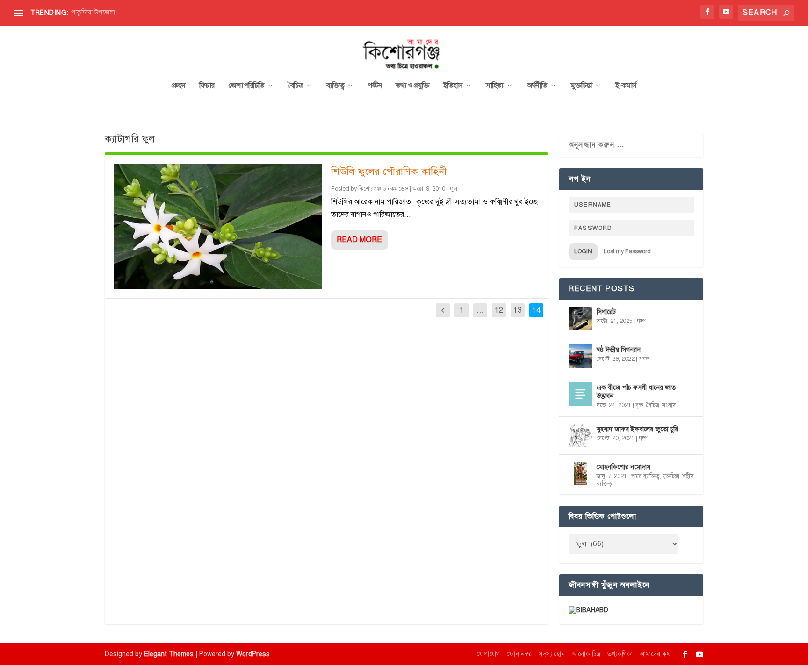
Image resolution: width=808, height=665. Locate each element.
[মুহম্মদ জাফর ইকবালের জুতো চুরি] (580, 435)
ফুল (453, 189)
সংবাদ (669, 405)
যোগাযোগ (488, 654)
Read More (359, 239)
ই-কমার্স (625, 86)
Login (583, 251)
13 (517, 310)
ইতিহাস (452, 86)
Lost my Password (627, 251)
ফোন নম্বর (519, 654)
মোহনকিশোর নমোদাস (623, 467)
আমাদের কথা (656, 654)
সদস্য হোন (552, 654)
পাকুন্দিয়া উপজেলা (93, 12)
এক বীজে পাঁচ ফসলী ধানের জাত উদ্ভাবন (636, 392)
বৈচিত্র (295, 86)
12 (499, 310)
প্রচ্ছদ (178, 86)
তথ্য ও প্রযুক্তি (412, 86)
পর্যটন (375, 86)
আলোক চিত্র (586, 654)
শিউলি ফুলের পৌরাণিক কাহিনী (389, 171)
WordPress (253, 654)
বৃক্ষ (639, 405)
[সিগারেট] (580, 318)
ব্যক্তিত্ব (335, 86)
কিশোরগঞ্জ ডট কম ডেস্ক (383, 189)
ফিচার (206, 86)
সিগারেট (606, 312)
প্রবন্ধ (644, 359)
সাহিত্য (495, 86)
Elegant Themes (169, 654)
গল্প (641, 321)
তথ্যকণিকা (620, 654)
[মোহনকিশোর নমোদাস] (580, 473)
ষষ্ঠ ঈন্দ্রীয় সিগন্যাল (619, 350)
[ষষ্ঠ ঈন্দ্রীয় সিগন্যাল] (580, 356)
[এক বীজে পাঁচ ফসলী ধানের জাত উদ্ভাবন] (580, 394)
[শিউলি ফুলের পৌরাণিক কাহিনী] (218, 226)
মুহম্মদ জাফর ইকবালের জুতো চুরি (637, 429)
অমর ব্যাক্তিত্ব (645, 476)
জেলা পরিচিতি (246, 86)
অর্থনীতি (537, 86)
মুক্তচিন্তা (581, 86)
